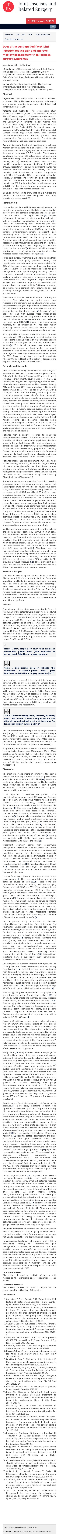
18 (28, 1175)
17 (44, 1149)
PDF (30, 34)
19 (32, 1202)
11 (40, 840)
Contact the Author (14, 39)
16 (22, 985)
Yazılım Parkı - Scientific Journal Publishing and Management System (27, 1531)
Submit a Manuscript (41, 21)
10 (43, 779)
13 (35, 881)
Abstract (9, 34)
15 (40, 954)
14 (21, 937)
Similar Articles (43, 34)
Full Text (21, 34)
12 (17, 879)
